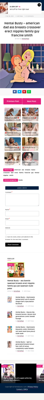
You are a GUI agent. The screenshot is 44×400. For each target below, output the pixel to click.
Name (7, 209)
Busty (33, 170)
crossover (6, 173)
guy (32, 173)
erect (16, 173)
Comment (8, 192)
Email (7, 219)
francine (27, 173)
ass (23, 170)
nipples (5, 175)
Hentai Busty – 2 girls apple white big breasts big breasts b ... (16, 379)
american (17, 170)
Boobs (21, 180)
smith (11, 175)
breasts (27, 170)
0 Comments (30, 16)
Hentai (37, 173)
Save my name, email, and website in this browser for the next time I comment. (19, 238)
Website (7, 228)
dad (12, 173)
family (21, 173)
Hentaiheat (25, 39)
